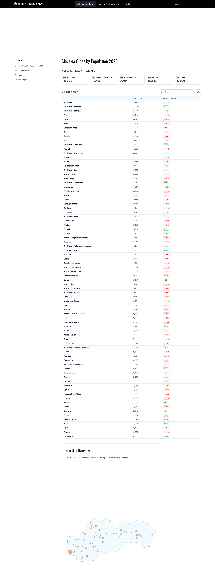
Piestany (67, 225)
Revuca (67, 432)
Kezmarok (68, 385)
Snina (66, 339)
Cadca (66, 259)
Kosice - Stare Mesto (72, 288)
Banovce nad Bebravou (73, 364)
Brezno (67, 309)
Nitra (66, 123)
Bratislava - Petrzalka (104, 77)
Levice (66, 199)
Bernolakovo (69, 436)
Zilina (182, 77)
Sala (65, 305)
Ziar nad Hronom (70, 360)
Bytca (66, 423)
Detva (66, 407)
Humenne (68, 212)
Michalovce (68, 187)
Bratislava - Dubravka (72, 170)
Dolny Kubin (69, 343)
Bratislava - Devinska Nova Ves (76, 347)
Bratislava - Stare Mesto (73, 145)
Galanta (67, 377)
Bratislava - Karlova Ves (73, 183)
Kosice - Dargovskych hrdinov (76, 238)
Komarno (67, 195)
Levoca (67, 398)
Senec (66, 280)
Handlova (68, 381)
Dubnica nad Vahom (72, 263)
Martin (66, 140)
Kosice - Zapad (70, 174)
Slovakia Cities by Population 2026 (29, 66)
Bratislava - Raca (71, 216)
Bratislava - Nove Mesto (73, 153)
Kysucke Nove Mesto (72, 394)
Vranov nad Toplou (71, 301)
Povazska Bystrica (71, 166)
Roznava (67, 356)
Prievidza (67, 157)
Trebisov (67, 254)
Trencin (67, 136)
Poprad (67, 149)
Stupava (67, 411)
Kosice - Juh (69, 284)
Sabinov (67, 415)
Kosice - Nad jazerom (72, 267)
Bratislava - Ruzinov (132, 77)
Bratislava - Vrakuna (72, 292)
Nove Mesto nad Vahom (73, 322)
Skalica (67, 369)
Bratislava (71, 77)
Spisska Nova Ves (71, 191)
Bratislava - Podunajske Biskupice (77, 246)
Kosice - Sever (70, 335)
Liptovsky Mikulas (71, 204)
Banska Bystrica (70, 128)
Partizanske (68, 297)
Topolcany (68, 242)
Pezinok (67, 229)
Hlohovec (67, 318)
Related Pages (21, 80)
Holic (66, 428)
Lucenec (67, 233)
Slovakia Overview (22, 70)
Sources (18, 75)
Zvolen (66, 161)
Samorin (67, 402)
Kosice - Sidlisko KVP (72, 271)
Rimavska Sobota (71, 276)
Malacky (67, 326)
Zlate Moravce (70, 419)
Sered (66, 390)
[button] (198, 92)
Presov (155, 77)
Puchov (67, 352)
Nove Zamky (69, 178)
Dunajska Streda (70, 250)
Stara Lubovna (70, 373)
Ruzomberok (69, 221)
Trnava (66, 132)
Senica (66, 330)
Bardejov (67, 208)
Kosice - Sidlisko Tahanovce (75, 314)
